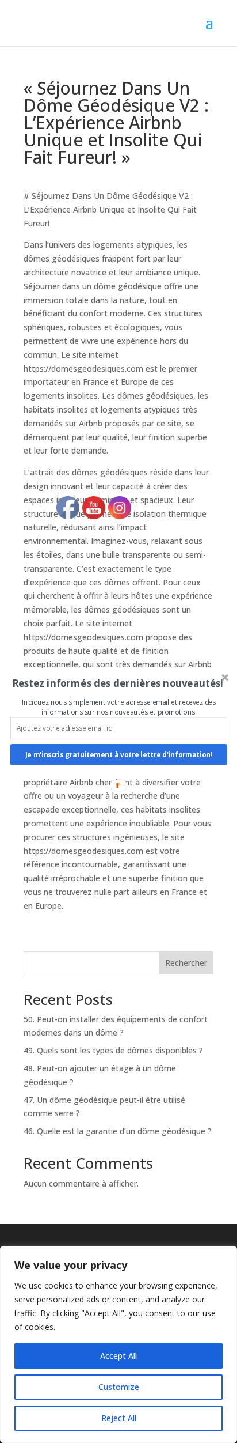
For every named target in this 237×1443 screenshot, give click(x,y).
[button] (117, 683)
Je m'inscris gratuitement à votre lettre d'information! (118, 754)
